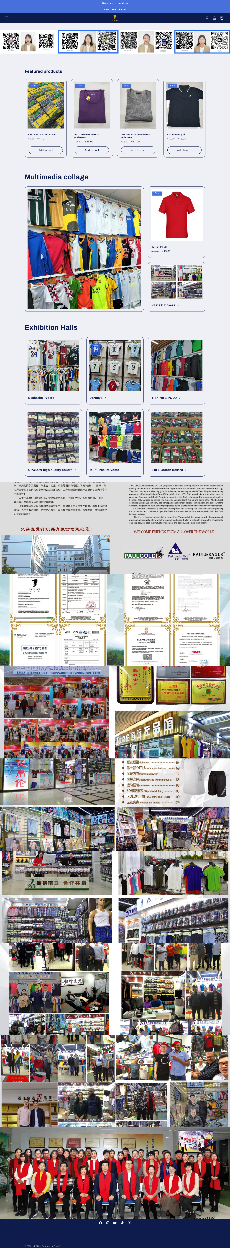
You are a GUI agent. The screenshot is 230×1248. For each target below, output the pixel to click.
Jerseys (96, 397)
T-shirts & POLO (164, 397)
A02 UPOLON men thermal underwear (136, 136)
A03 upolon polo (176, 134)
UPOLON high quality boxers (50, 470)
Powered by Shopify (51, 1246)
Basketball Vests (41, 397)
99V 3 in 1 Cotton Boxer (42, 134)
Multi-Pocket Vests (104, 470)
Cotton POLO (159, 247)
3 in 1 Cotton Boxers (167, 470)
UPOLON (37, 1246)
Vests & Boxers (163, 305)
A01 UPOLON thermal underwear (86, 136)
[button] (6, 18)
